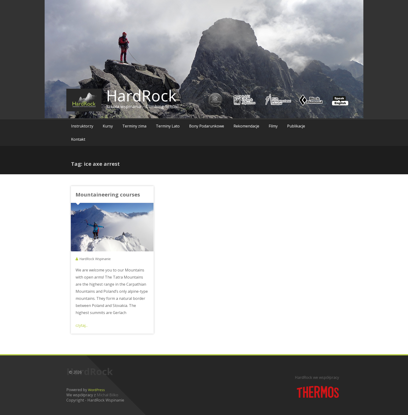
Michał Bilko (107, 395)
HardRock (141, 95)
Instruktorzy (82, 126)
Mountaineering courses (108, 194)
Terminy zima (134, 126)
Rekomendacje (246, 126)
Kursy (108, 126)
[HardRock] (84, 100)
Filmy (273, 126)
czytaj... (82, 325)
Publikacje (296, 126)
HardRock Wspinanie (95, 259)
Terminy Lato (168, 126)
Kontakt (78, 139)
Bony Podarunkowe (206, 126)
